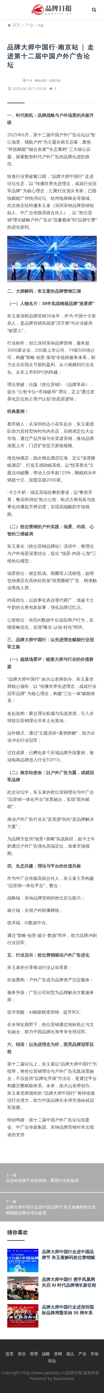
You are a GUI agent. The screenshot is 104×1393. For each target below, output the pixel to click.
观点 (70, 1353)
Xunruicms (63, 1378)
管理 (34, 1353)
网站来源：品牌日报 (48, 80)
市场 (94, 1353)
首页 (16, 25)
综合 (52, 1360)
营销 (58, 1353)
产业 (29, 25)
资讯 (22, 1353)
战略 (46, 1353)
